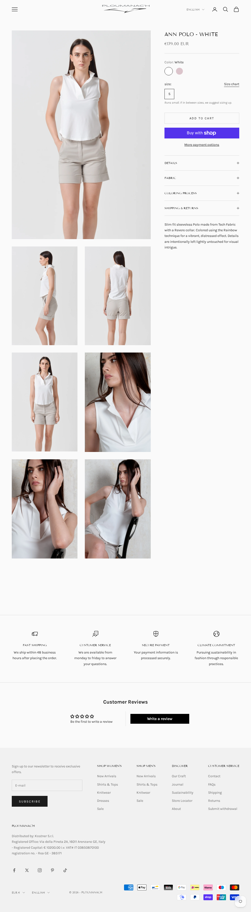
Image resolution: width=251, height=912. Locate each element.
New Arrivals (106, 776)
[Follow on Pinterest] (52, 870)
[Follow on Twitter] (27, 870)
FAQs (211, 784)
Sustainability (182, 792)
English (193, 9)
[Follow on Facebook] (14, 870)
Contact (214, 776)
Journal (177, 784)
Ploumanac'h (23, 826)
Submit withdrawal (222, 809)
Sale (100, 809)
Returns (214, 801)
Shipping (215, 792)
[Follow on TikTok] (65, 870)
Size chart (231, 84)
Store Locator (182, 801)
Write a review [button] (159, 718)
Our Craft (179, 776)
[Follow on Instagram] (39, 870)
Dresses (103, 801)
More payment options (201, 145)
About (176, 809)
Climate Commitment (216, 645)
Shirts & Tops (107, 784)
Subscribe (29, 801)
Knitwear (104, 792)
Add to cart (201, 118)
